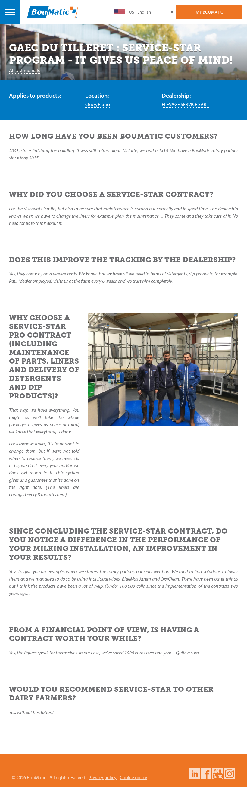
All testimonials (24, 70)
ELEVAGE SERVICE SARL (185, 104)
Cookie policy (133, 777)
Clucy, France (98, 104)
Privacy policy (103, 777)
